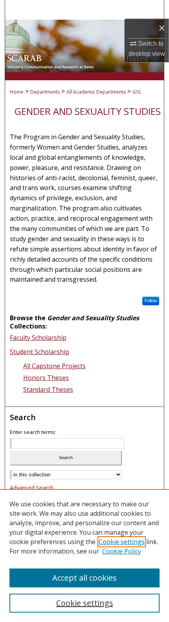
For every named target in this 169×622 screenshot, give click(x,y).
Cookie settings (122, 541)
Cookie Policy (121, 551)
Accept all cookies (84, 577)
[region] (84, 555)
